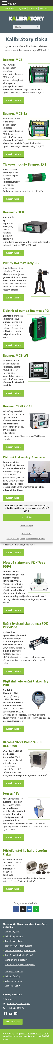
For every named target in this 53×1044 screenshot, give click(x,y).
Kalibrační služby (12, 976)
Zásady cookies (13, 538)
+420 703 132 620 (15, 1008)
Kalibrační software (14, 972)
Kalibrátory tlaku (12, 932)
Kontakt (44, 9)
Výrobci (22, 9)
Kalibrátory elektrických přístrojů (20, 950)
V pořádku (27, 517)
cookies (45, 1033)
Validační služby (12, 986)
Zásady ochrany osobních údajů (32, 538)
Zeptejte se (12, 1021)
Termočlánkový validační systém (20, 965)
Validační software (14, 981)
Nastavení (27, 533)
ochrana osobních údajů (30, 1033)
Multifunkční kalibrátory (16, 960)
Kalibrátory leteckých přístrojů (19, 955)
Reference (10, 9)
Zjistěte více (12, 100)
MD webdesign (17, 1036)
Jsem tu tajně (26, 525)
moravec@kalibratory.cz (18, 1003)
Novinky (33, 9)
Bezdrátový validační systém (18, 946)
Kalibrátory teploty (14, 936)
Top (49, 1040)
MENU (12, 3)
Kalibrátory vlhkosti (14, 941)
